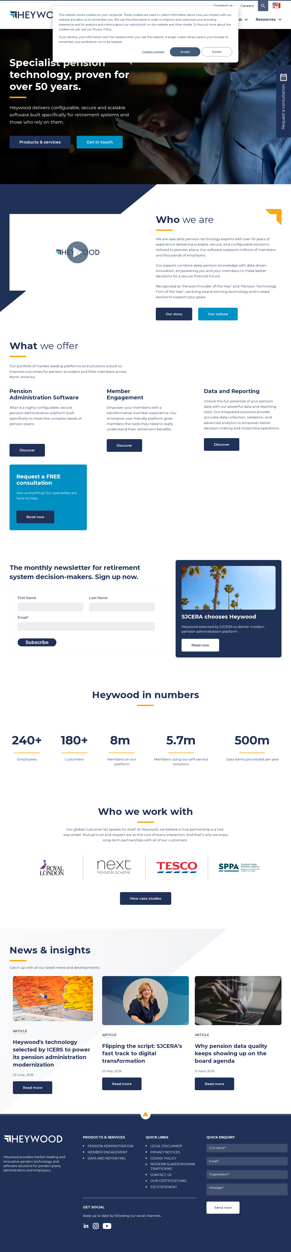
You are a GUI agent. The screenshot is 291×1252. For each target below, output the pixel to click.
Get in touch (100, 142)
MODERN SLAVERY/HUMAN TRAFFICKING (172, 1166)
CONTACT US (161, 1175)
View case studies (145, 898)
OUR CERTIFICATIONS (168, 1181)
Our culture (218, 314)
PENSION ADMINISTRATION (110, 1146)
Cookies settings (153, 51)
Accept (185, 51)
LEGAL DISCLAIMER (166, 1146)
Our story (174, 314)
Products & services (40, 142)
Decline (217, 51)
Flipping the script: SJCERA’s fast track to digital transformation (142, 1053)
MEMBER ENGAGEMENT (108, 1152)
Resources (266, 19)
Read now (200, 645)
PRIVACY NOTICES (165, 1152)
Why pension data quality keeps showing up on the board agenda (231, 1053)
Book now (35, 517)
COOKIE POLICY (163, 1158)
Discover (27, 450)
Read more (32, 1088)
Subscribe (37, 642)
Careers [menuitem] (247, 6)
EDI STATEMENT (163, 1187)
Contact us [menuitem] (223, 6)
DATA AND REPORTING (107, 1158)
